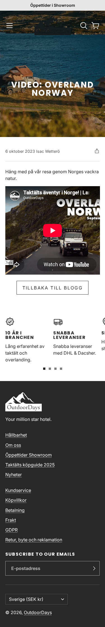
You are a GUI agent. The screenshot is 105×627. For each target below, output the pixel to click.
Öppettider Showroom (28, 455)
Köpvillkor (16, 500)
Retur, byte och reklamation (33, 539)
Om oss (13, 445)
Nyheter (13, 474)
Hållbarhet (16, 435)
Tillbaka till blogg (52, 288)
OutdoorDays (38, 612)
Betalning (15, 510)
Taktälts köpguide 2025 (30, 465)
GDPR (11, 530)
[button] (9, 25)
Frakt (10, 520)
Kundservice (18, 490)
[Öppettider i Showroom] (52, 5)
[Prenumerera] (94, 568)
